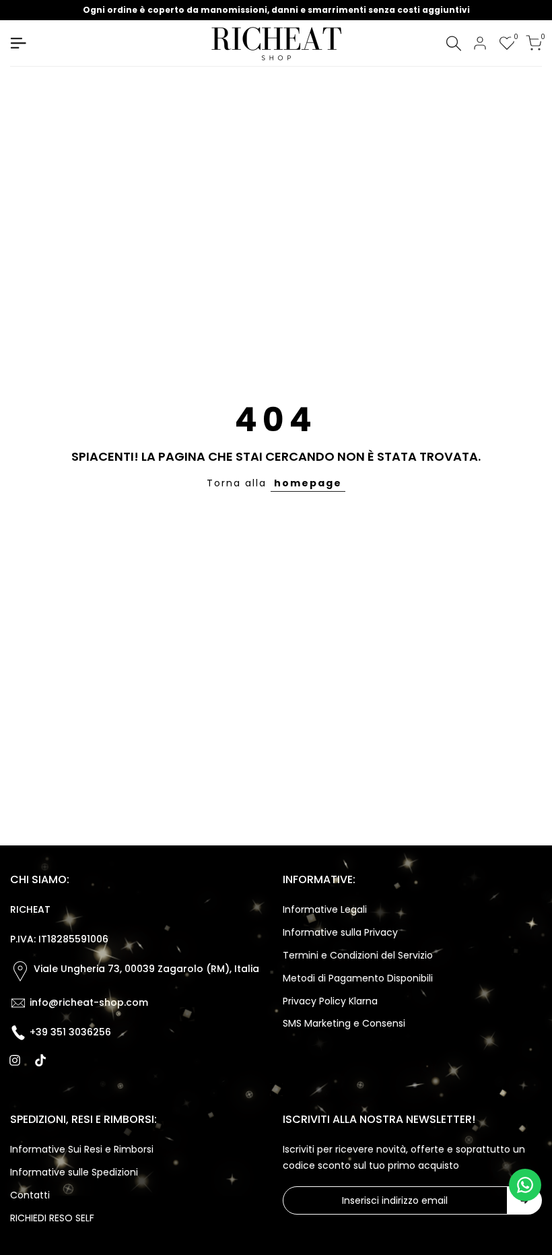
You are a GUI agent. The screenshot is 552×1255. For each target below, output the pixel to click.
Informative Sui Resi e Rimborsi (81, 1149)
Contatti (30, 1195)
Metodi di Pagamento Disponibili (358, 978)
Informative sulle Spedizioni (74, 1172)
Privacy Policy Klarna (330, 1001)
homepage (308, 483)
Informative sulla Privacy (340, 932)
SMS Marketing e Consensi (344, 1023)
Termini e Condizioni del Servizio (358, 955)
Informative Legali (325, 909)
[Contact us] (525, 1185)
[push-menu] (18, 43)
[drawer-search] (453, 43)
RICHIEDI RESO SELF (52, 1218)
